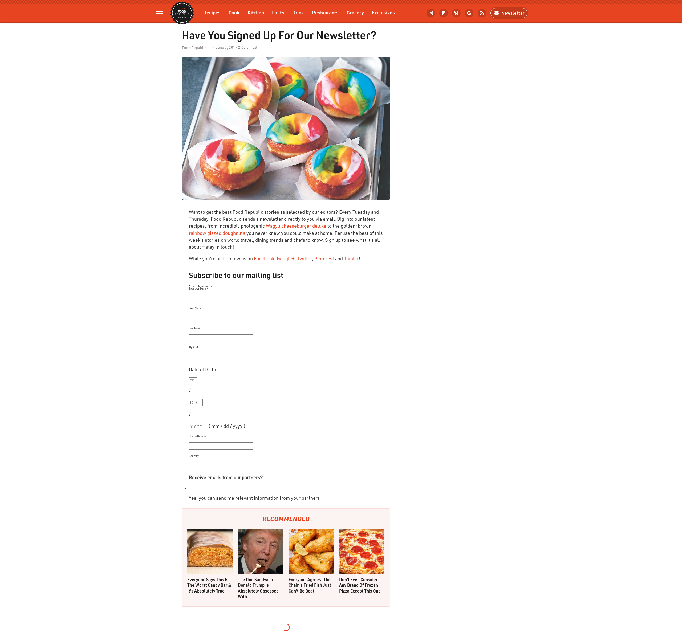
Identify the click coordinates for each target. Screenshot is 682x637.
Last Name (195, 328)
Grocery (355, 12)
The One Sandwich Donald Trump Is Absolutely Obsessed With (258, 588)
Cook (234, 12)
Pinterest (324, 258)
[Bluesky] (456, 13)
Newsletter (513, 13)
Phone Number (198, 436)
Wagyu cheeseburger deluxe (296, 226)
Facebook (264, 258)
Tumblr (351, 258)
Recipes (212, 12)
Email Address (198, 288)
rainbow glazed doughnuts (217, 233)
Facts (278, 12)
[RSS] (482, 13)
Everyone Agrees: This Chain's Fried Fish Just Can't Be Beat (310, 585)
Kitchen (255, 12)
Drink (298, 12)
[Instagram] (431, 13)
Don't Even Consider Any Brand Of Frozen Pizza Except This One (360, 585)
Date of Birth (202, 369)
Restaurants (325, 12)
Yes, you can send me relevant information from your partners (254, 498)
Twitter (304, 258)
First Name (195, 308)
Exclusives (383, 12)
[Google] (469, 13)
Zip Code (194, 347)
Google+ (286, 258)
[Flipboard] (443, 13)
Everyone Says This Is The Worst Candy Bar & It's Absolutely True (209, 585)
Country (194, 455)
